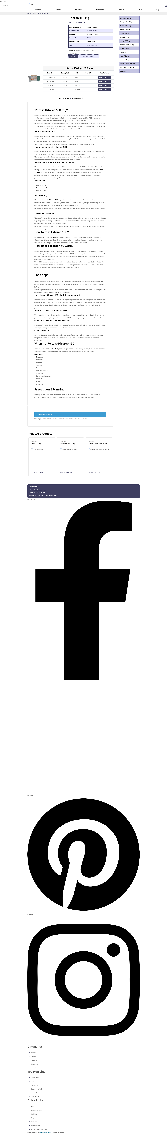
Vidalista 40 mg (125, 48)
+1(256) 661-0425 (12, 1)
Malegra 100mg (125, 29)
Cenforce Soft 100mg (127, 67)
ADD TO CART (104, 77)
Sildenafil (93, 51)
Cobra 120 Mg (124, 37)
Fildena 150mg (124, 60)
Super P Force (124, 56)
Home (29, 13)
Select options (50, 471)
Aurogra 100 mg (125, 41)
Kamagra (123, 71)
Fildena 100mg (124, 33)
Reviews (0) (77, 98)
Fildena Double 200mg (67, 444)
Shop (34, 13)
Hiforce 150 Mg (75, 53)
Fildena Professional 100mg (98, 444)
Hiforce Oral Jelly (41, 188)
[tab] (63, 98)
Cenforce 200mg (125, 26)
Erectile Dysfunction (82, 51)
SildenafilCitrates (45, 1133)
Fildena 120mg (36, 444)
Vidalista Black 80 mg (127, 45)
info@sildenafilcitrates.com (37, 490)
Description (63, 98)
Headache (39, 357)
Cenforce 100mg (125, 18)
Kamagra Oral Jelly (126, 22)
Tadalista (123, 52)
